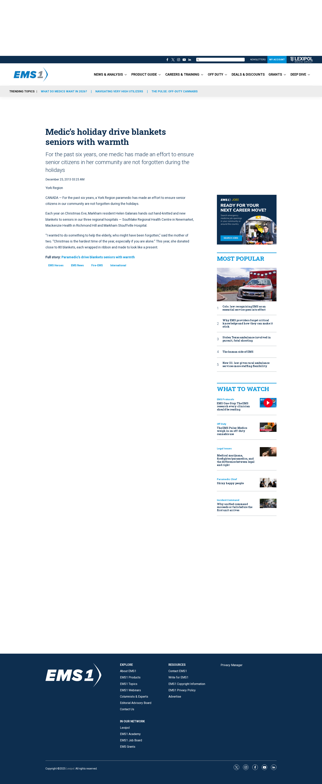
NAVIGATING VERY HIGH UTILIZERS (119, 91)
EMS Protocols (225, 399)
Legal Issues (224, 448)
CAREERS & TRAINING (182, 74)
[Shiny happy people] (268, 482)
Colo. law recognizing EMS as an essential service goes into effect (244, 308)
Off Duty (221, 424)
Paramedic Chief (227, 479)
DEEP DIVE (298, 74)
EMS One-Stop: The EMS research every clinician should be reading (233, 406)
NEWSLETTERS (258, 59)
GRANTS (275, 74)
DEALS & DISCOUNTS (248, 74)
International (118, 265)
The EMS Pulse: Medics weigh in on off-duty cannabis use (232, 431)
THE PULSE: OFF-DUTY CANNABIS (174, 91)
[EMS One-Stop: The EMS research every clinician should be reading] (268, 402)
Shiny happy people (230, 483)
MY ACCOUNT (277, 59)
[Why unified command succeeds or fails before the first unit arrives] (268, 503)
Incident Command (228, 500)
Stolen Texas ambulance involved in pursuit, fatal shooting (246, 339)
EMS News (77, 265)
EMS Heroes (56, 265)
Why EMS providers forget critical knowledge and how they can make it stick (247, 323)
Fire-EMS (97, 265)
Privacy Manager (231, 665)
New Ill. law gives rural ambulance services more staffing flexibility (245, 364)
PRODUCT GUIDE (144, 74)
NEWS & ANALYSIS (108, 74)
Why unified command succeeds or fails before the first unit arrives (234, 507)
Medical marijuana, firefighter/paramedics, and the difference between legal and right (236, 460)
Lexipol (70, 768)
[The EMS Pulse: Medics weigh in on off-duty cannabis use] (268, 427)
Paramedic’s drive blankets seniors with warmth (98, 257)
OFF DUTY (215, 74)
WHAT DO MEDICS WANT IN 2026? (64, 91)
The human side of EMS (237, 351)
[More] (126, 74)
